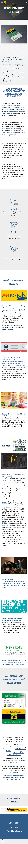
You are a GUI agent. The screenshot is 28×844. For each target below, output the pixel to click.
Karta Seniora (14, 828)
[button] (2, 2)
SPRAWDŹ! (14, 801)
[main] (14, 10)
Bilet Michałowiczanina (14, 831)
